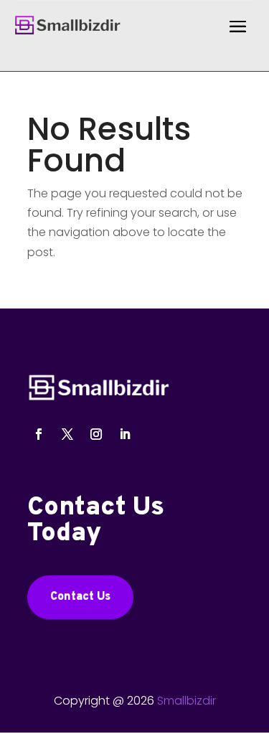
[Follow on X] (67, 434)
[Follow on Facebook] (38, 434)
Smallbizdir (186, 700)
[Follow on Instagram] (96, 434)
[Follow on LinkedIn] (124, 434)
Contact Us (80, 597)
